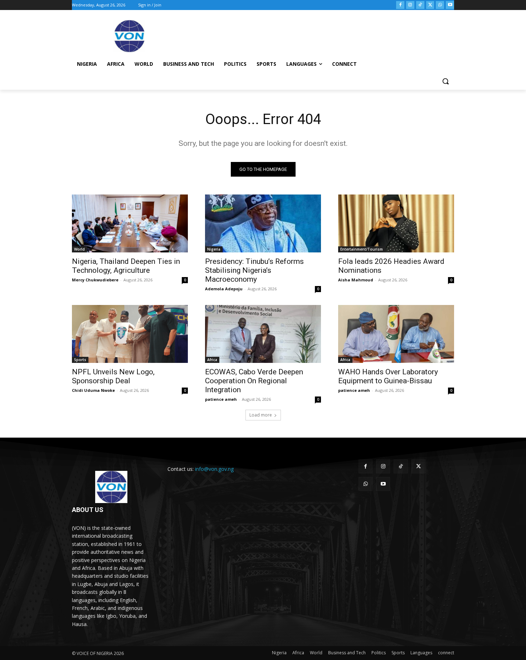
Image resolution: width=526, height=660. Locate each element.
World (79, 249)
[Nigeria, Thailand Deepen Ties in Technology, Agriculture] (130, 223)
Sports (80, 359)
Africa (212, 359)
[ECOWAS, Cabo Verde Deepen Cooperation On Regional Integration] (263, 334)
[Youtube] (450, 5)
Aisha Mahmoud (355, 279)
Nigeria (213, 249)
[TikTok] (420, 5)
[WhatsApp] (440, 5)
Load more (260, 415)
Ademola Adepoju (224, 288)
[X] (430, 5)
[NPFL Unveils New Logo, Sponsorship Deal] (130, 334)
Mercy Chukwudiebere (95, 279)
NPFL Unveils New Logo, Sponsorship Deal (113, 376)
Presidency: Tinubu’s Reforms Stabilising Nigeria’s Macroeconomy (254, 270)
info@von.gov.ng (214, 469)
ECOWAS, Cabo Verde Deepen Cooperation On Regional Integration (254, 381)
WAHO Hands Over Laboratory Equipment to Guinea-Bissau (388, 376)
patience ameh (221, 399)
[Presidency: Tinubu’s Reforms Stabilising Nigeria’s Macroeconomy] (263, 223)
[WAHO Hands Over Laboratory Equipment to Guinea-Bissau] (396, 334)
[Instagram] (410, 5)
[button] (445, 81)
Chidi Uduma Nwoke (93, 390)
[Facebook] (400, 5)
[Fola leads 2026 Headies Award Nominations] (396, 223)
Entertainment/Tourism (361, 249)
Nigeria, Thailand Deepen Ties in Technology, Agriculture (126, 266)
